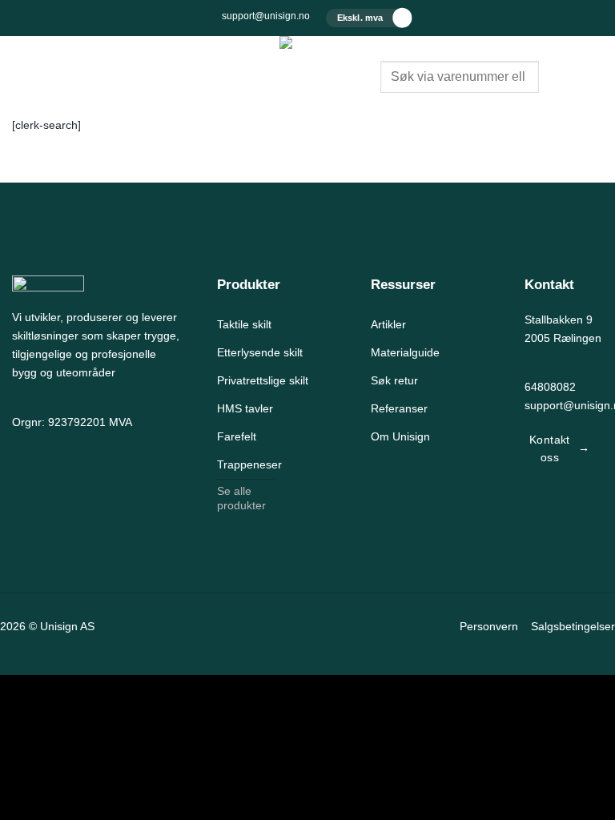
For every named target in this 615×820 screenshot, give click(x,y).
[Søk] (428, 105)
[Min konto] (563, 76)
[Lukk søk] (392, 105)
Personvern (489, 626)
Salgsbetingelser (573, 626)
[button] (21, 64)
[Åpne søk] (392, 48)
